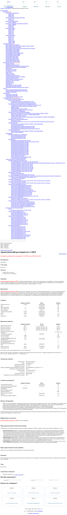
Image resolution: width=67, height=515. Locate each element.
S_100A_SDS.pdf (18, 474)
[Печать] (64, 253)
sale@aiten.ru (10, 7)
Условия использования (33, 513)
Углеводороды (8, 8)
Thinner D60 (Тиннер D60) (6, 250)
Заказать (61, 480)
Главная (2, 8)
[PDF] (60, 253)
